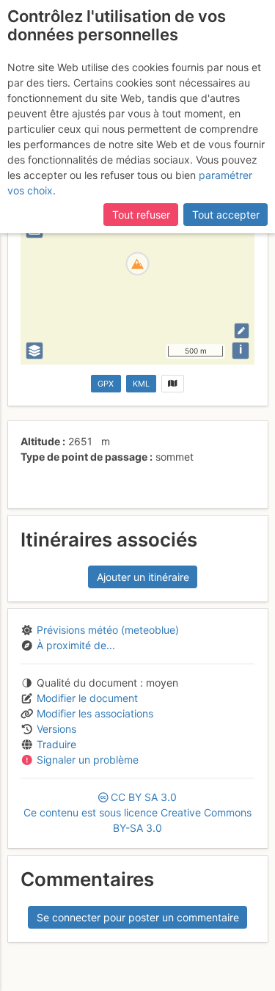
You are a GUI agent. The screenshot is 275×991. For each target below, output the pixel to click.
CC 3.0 (137, 812)
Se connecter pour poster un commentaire (138, 917)
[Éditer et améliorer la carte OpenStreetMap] (242, 330)
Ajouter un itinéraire (143, 577)
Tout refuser (141, 214)
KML (141, 384)
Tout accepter (226, 214)
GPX (106, 384)
